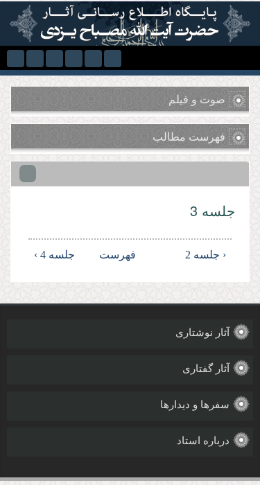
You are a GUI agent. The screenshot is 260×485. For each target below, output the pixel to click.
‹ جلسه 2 (205, 255)
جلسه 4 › (54, 255)
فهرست (132, 255)
